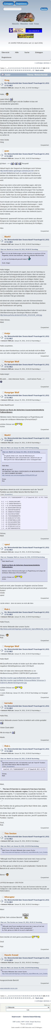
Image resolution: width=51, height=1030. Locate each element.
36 (11, 70)
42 (23, 70)
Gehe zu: (47, 1005)
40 (19, 70)
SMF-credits (16, 1021)
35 (9, 70)
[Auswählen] (9, 494)
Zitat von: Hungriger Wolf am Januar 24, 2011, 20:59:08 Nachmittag (23, 557)
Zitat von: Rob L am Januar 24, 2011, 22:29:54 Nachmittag (20, 846)
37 (13, 70)
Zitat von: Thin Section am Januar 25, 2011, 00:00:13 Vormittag (21, 922)
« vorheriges (39, 63)
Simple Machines (35, 1021)
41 (21, 70)
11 (9, 68)
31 (1, 70)
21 (29, 68)
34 (7, 70)
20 (27, 68)
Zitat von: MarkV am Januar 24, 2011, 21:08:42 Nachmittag (20, 758)
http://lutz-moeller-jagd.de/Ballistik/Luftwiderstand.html (20, 678)
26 (39, 68)
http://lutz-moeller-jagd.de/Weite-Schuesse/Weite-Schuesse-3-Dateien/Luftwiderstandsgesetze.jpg (23, 681)
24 (35, 68)
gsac (6, 151)
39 (17, 70)
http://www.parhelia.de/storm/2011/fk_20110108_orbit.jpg (21, 315)
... (7, 68)
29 (46, 68)
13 (13, 68)
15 (17, 68)
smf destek (29, 1024)
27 (41, 68)
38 (15, 70)
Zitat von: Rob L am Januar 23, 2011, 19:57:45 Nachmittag (20, 448)
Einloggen (8, 3)
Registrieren (21, 3)
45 (30, 70)
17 (21, 68)
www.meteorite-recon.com (8, 988)
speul (7, 544)
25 (37, 68)
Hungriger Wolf (11, 361)
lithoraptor (9, 897)
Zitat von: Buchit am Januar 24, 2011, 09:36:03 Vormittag (19, 249)
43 (26, 70)
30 (48, 68)
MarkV (7, 236)
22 (31, 68)
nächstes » (47, 63)
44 (28, 70)
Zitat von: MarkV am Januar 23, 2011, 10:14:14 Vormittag (21, 452)
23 (33, 68)
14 (15, 68)
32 (3, 70)
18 (23, 68)
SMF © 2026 (25, 1021)
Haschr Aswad (11, 955)
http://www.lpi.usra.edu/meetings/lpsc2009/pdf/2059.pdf (19, 475)
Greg (6, 80)
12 (11, 68)
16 (19, 68)
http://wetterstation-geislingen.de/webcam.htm (17, 171)
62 (33, 70)
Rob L (7, 609)
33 (5, 70)
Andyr (7, 333)
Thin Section (10, 833)
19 (25, 68)
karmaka (8, 703)
